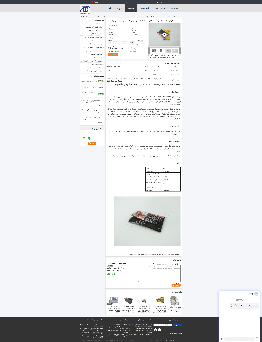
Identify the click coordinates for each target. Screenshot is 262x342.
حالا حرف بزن (160, 8)
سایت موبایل (176, 335)
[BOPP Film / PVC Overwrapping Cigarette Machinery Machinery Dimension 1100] (128, 300)
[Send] (221, 338)
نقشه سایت (173, 333)
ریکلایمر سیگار (98, 57)
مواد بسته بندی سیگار (96, 44)
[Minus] (221, 294)
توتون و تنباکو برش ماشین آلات (93, 37)
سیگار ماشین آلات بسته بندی (93, 27)
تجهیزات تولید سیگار (169, 254)
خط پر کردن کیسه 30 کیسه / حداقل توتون (141, 254)
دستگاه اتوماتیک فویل (96, 67)
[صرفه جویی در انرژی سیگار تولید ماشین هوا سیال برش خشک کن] (174, 300)
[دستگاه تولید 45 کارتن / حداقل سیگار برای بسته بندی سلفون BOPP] (113, 300)
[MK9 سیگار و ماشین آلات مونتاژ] (101, 81)
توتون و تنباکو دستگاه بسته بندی (93, 47)
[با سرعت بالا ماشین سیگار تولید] (101, 87)
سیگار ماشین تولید (98, 16)
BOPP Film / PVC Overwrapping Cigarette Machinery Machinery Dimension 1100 (128, 310)
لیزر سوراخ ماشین (96, 54)
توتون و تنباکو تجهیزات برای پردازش (91, 61)
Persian (96, 2)
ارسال (177, 325)
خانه (110, 8)
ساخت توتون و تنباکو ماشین (94, 50)
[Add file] (257, 338)
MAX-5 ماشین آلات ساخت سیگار (119, 324)
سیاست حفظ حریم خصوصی (170, 340)
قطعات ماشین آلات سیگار (94, 40)
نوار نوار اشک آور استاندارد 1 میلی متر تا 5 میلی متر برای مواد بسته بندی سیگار (141, 325)
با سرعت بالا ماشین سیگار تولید (89, 87)
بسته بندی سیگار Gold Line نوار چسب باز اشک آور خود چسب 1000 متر (117, 335)
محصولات (131, 8)
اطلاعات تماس (145, 8)
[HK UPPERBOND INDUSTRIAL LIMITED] (85, 10)
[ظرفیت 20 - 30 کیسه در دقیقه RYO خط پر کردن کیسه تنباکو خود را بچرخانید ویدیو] (164, 34)
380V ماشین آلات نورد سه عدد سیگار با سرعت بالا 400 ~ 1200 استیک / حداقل (159, 309)
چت (115, 54)
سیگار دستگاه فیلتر (96, 34)
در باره (119, 8)
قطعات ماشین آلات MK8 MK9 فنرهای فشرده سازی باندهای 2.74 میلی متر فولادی (92, 329)
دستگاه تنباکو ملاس (96, 64)
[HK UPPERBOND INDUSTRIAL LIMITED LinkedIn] (156, 330)
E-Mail (180, 333)
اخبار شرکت (175, 8)
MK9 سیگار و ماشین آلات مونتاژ (89, 81)
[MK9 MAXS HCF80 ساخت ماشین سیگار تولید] (101, 93)
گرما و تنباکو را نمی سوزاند (94, 71)
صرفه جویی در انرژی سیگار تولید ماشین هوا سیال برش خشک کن (174, 309)
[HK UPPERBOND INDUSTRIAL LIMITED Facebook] (160, 330)
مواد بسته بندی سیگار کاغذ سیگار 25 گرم (142, 328)
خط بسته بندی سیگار (158, 254)
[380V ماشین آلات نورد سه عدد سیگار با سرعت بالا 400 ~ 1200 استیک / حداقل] (159, 300)
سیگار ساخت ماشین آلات (94, 30)
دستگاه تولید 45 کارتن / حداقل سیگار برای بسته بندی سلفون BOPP (113, 309)
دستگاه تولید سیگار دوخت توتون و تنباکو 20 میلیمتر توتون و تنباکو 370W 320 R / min (144, 310)
